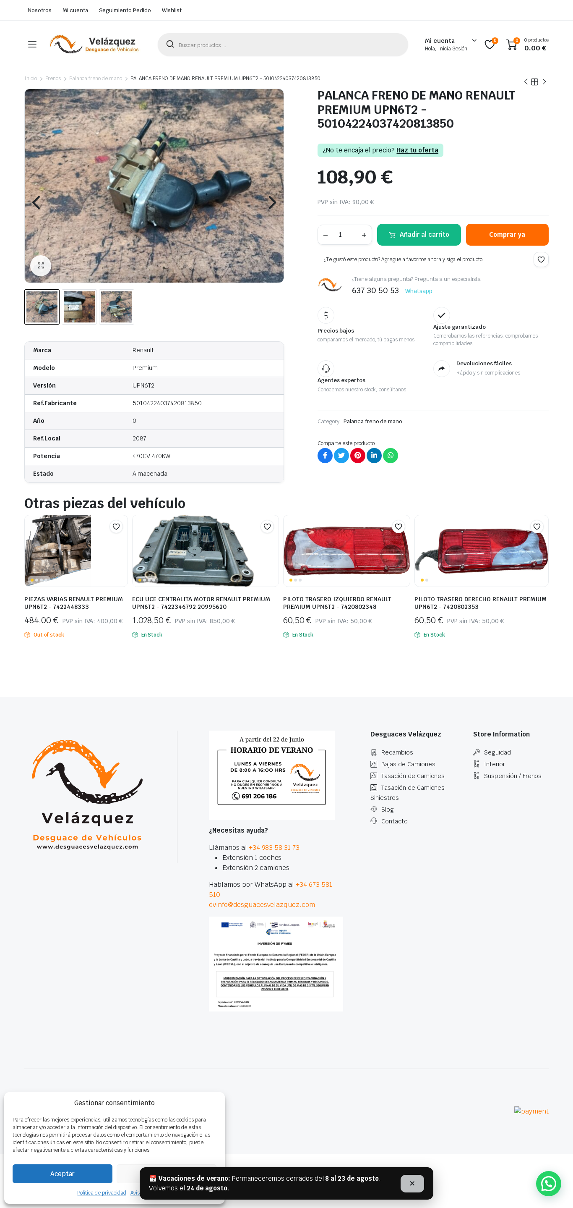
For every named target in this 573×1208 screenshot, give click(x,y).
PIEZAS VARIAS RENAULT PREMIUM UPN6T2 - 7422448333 (73, 603)
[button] (40, 265)
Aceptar (62, 1174)
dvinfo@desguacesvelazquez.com (262, 904)
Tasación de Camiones (413, 776)
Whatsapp (418, 291)
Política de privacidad (101, 1193)
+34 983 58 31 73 (274, 847)
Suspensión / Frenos (513, 776)
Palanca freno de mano (95, 78)
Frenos (53, 78)
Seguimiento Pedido (125, 10)
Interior (494, 764)
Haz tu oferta (417, 150)
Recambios (397, 752)
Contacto (394, 821)
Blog (387, 809)
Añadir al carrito (424, 234)
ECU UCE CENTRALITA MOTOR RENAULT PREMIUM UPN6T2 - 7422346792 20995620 (201, 603)
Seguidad (497, 752)
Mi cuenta (75, 10)
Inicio (30, 78)
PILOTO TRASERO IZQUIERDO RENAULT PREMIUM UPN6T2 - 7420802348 (337, 603)
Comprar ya (507, 234)
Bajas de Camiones (408, 764)
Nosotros (40, 10)
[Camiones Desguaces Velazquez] (95, 44)
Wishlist (172, 10)
